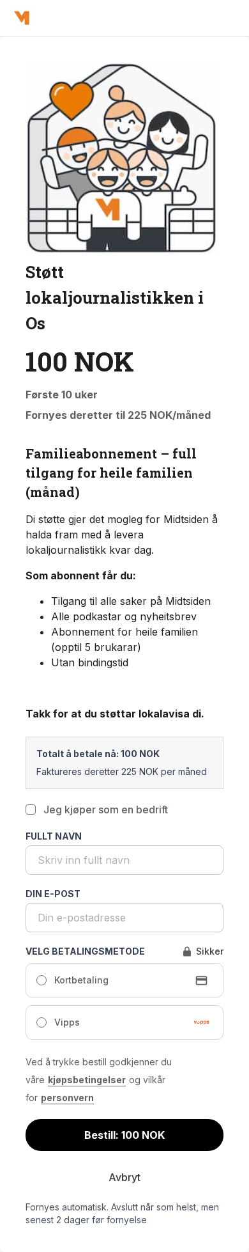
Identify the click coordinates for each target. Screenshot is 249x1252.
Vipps (67, 1022)
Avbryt (124, 1177)
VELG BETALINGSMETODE (85, 951)
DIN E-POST (53, 893)
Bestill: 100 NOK (124, 1135)
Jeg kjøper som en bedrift (105, 809)
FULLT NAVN (54, 836)
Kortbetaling (81, 979)
